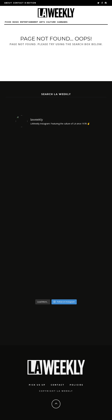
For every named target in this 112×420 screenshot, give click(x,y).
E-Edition (30, 3)
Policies (76, 385)
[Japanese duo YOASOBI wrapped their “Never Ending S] (35, 167)
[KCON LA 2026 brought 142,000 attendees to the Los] (76, 167)
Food (8, 22)
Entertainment (29, 22)
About (8, 3)
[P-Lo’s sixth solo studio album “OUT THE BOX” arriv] (35, 251)
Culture (51, 22)
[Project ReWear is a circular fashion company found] (76, 251)
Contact (18, 3)
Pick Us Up (37, 385)
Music (15, 22)
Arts (42, 22)
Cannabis (62, 22)
